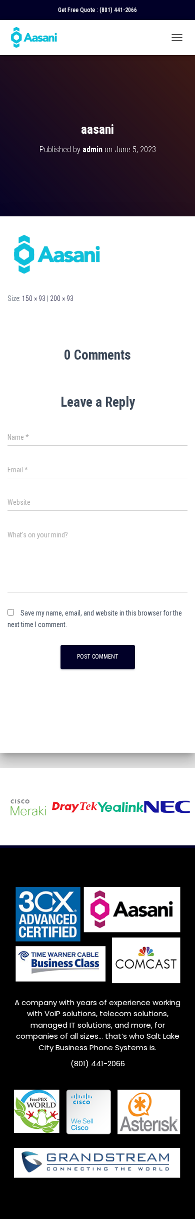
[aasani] (58, 254)
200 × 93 (62, 298)
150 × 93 (34, 298)
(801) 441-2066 (118, 10)
